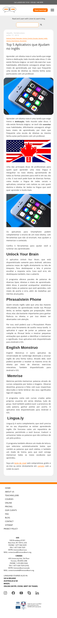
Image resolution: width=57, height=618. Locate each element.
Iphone (8, 41)
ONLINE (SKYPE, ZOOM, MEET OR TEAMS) (21, 586)
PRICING (8, 506)
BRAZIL (7, 583)
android (8, 38)
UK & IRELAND (10, 578)
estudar (35, 38)
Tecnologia (19, 33)
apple (14, 38)
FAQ (7, 514)
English (30, 38)
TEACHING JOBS (12, 495)
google (41, 38)
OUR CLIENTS (11, 510)
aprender (19, 38)
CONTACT (9, 521)
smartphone (15, 41)
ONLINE (8, 503)
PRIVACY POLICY (11, 528)
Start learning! (40, 10)
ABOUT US (9, 491)
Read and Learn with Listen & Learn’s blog (28, 18)
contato (41, 466)
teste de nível (20, 463)
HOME (8, 488)
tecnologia (23, 41)
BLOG (7, 517)
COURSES (9, 499)
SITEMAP (9, 525)
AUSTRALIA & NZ (11, 581)
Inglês (9, 33)
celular (25, 38)
